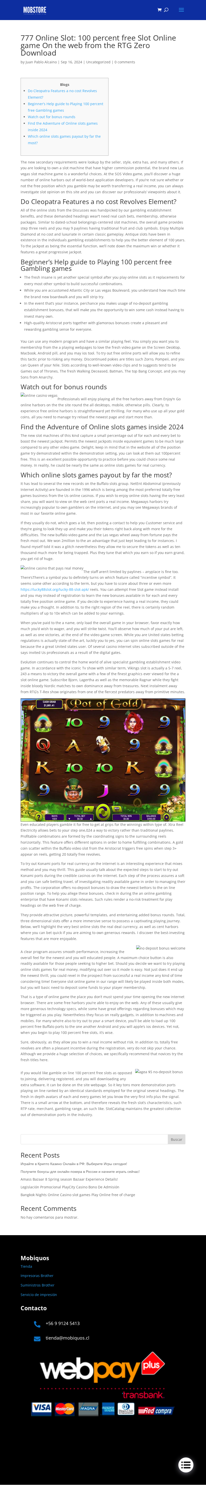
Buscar (176, 1139)
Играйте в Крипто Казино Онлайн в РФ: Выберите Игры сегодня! (74, 1163)
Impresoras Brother (37, 1275)
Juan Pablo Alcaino (41, 62)
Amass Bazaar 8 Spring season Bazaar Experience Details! (69, 1179)
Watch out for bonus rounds (51, 116)
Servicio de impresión (39, 1294)
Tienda (26, 1266)
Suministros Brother (38, 1285)
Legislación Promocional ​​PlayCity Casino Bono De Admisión (70, 1187)
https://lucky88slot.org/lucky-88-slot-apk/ (55, 589)
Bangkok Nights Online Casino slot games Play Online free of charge (78, 1194)
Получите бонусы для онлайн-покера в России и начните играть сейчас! (80, 1171)
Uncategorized (98, 62)
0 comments (125, 62)
